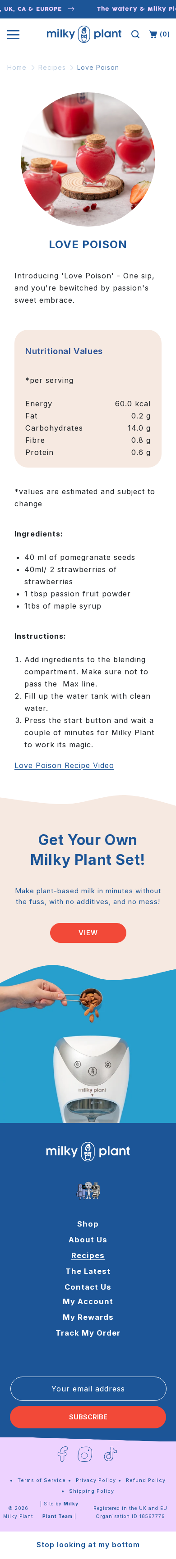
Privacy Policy (96, 1480)
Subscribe (88, 1417)
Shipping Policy (91, 1491)
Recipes (52, 67)
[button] (135, 34)
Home (17, 67)
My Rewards (88, 1317)
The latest (88, 1271)
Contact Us (88, 1286)
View (88, 933)
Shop (88, 1223)
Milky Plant (18, 1516)
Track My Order (88, 1332)
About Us (88, 1239)
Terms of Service (42, 1480)
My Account (88, 1301)
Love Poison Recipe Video (64, 765)
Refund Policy (146, 1480)
